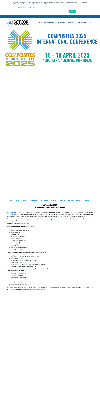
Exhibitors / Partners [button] (74, 200)
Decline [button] (78, 11)
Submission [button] (33, 200)
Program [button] (53, 200)
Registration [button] (44, 200)
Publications (61, 22)
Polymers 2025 (33, 287)
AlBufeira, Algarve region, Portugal (35, 289)
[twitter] (92, 16)
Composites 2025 (11, 212)
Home (40, 22)
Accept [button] (71, 11)
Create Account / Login (85, 22)
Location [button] (62, 200)
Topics (17, 200)
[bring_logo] (18, 22)
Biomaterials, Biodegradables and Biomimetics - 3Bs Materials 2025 (60, 287)
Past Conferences (49, 22)
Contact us (70, 22)
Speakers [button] (23, 200)
